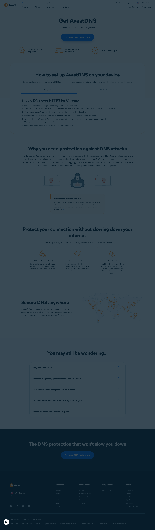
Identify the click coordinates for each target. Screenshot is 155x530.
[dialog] (77, 265)
